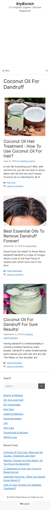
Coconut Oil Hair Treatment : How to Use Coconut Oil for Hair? (22, 148)
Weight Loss (10, 437)
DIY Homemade (11, 404)
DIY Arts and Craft (13, 400)
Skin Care (8, 427)
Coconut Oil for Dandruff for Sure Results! (20, 324)
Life (5, 423)
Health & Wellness (13, 414)
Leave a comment (15, 186)
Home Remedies (14, 271)
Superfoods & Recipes (15, 432)
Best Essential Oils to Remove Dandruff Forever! (23, 236)
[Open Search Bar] (47, 70)
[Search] (41, 386)
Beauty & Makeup (13, 395)
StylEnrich (25, 4)
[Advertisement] (25, 41)
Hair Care (11, 182)
